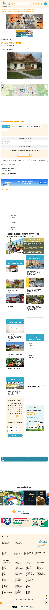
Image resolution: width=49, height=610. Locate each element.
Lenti (7, 45)
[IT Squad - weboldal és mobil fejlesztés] (33, 607)
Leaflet (46, 95)
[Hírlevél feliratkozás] (34, 4)
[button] (24, 90)
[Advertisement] (24, 201)
